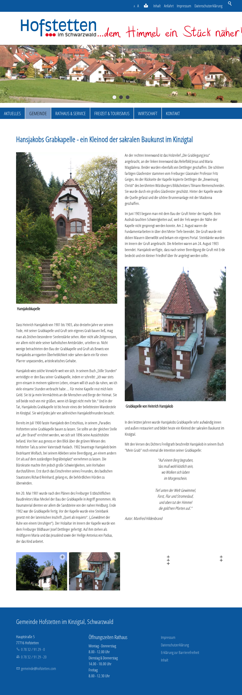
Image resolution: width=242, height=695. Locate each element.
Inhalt (157, 5)
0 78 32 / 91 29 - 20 (34, 657)
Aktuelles (12, 113)
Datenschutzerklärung (208, 5)
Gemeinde (38, 113)
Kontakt (173, 113)
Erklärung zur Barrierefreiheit (180, 652)
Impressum (184, 5)
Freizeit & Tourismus (112, 113)
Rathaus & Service (70, 113)
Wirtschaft (147, 113)
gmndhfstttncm (38, 668)
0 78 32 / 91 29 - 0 (33, 649)
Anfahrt (169, 5)
